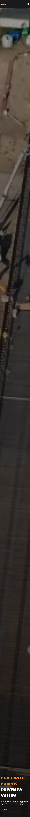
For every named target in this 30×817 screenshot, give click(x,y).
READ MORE (5, 809)
